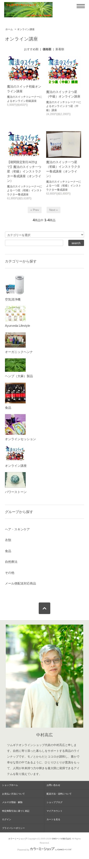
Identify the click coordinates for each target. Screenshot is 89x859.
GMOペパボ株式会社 (61, 839)
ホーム (9, 29)
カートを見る (53, 819)
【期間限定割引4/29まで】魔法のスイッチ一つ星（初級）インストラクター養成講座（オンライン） (24, 171)
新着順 (59, 49)
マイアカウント (55, 811)
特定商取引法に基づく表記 (15, 811)
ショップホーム (10, 785)
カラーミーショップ (17, 839)
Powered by (23, 849)
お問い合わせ (53, 785)
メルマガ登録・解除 (12, 802)
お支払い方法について (13, 793)
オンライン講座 (26, 29)
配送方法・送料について (59, 793)
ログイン (6, 819)
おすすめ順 (31, 49)
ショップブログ (55, 802)
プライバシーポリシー (13, 828)
